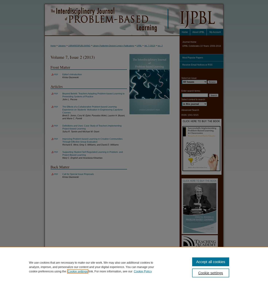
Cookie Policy (143, 271)
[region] (134, 267)
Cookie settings (78, 271)
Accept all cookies (210, 262)
